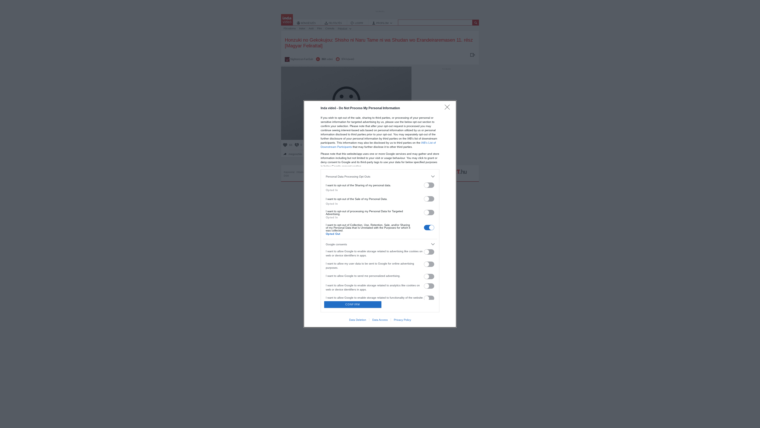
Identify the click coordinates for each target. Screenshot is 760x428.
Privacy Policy (402, 319)
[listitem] (380, 176)
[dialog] (380, 214)
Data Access (380, 319)
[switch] (429, 185)
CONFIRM (352, 304)
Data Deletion (357, 319)
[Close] (448, 108)
